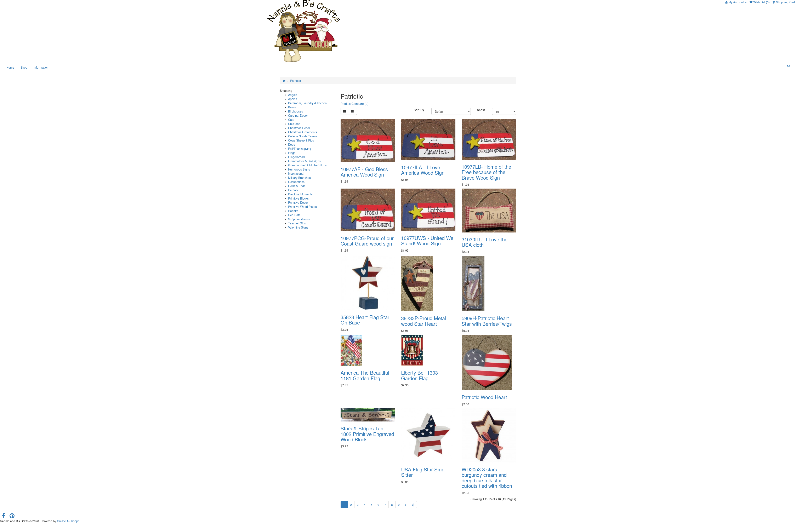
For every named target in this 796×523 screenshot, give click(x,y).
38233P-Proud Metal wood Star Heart (423, 320)
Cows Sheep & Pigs (301, 140)
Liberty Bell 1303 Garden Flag (419, 375)
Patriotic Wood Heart (484, 397)
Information (41, 67)
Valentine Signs (298, 227)
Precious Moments (300, 194)
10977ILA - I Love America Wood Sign (422, 169)
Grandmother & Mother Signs (307, 165)
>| (413, 504)
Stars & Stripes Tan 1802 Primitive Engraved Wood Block (367, 434)
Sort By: (419, 110)
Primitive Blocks (298, 198)
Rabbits (293, 211)
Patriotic (295, 81)
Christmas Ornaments (302, 132)
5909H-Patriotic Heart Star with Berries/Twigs (487, 320)
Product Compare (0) (354, 104)
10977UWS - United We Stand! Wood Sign (427, 240)
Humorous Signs (299, 169)
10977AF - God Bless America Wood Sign (364, 171)
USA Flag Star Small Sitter (424, 472)
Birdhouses (295, 111)
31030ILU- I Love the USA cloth (484, 242)
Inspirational (296, 173)
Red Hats (294, 215)
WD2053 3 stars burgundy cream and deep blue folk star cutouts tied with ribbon (487, 477)
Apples (292, 99)
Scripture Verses (299, 219)
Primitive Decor (298, 202)
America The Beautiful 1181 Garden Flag (365, 375)
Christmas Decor (299, 128)
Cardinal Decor (298, 115)
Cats (291, 119)
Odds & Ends (296, 186)
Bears (292, 107)
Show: (481, 110)
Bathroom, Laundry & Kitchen (307, 103)
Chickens (294, 124)
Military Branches (299, 178)
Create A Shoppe (68, 521)
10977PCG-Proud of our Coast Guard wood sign (367, 240)
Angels (292, 95)
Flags (291, 153)
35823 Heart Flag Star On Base (365, 319)
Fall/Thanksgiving (299, 148)
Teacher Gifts (297, 223)
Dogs (291, 144)
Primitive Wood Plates (302, 207)
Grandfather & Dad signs (304, 161)
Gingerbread (296, 157)
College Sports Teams (302, 136)
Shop (24, 67)
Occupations (296, 182)
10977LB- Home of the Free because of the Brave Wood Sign (486, 172)
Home (10, 67)
